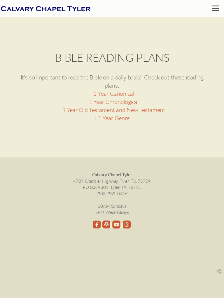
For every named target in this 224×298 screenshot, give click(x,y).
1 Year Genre (114, 118)
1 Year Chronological (114, 102)
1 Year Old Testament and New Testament (113, 110)
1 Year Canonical (113, 94)
